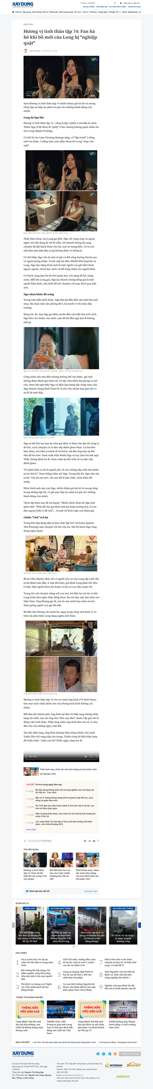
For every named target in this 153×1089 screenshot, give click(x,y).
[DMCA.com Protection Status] (123, 1076)
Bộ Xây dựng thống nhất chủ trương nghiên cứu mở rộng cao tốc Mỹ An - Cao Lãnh (65, 791)
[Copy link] (98, 841)
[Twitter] (89, 841)
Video (124, 12)
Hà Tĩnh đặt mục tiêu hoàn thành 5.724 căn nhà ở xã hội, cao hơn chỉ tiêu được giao (65, 807)
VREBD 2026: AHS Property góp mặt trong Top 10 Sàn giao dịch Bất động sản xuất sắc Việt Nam (60, 1027)
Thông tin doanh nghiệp (29, 997)
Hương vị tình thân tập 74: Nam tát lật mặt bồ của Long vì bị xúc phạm (35, 874)
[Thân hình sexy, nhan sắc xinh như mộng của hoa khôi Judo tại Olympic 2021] (31, 771)
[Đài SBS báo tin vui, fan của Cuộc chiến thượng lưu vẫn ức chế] (61, 860)
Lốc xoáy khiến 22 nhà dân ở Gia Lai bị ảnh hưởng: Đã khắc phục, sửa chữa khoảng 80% (64, 823)
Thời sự (18, 12)
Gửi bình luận (91, 891)
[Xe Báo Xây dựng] (133, 1064)
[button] (73, 946)
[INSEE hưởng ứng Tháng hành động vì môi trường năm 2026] (123, 1009)
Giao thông (36, 12)
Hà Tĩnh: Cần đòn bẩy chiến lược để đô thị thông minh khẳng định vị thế (65, 1042)
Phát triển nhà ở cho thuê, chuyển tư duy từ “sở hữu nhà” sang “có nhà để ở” (121, 962)
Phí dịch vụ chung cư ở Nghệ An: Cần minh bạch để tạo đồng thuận (36, 987)
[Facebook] (85, 841)
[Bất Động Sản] (113, 1065)
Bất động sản (102, 7)
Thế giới (111, 12)
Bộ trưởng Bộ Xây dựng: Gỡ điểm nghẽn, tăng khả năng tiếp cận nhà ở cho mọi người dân (36, 974)
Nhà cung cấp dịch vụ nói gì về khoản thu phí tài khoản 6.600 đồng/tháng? (92, 937)
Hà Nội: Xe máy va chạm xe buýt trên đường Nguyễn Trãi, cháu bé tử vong (61, 937)
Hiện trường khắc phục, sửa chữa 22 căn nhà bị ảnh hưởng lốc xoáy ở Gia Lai (66, 815)
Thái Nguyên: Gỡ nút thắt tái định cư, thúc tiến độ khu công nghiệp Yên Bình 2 (120, 974)
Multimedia (133, 12)
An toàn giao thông (117, 7)
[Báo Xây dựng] (22, 5)
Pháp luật (54, 12)
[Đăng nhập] (121, 3)
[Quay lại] (25, 841)
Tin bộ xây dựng (134, 7)
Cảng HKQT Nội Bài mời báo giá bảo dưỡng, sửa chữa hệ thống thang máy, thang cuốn (29, 1026)
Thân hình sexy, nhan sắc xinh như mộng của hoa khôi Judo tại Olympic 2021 (87, 874)
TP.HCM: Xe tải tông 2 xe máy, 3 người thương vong (123, 938)
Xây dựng (27, 12)
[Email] (94, 841)
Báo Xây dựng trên (34, 841)
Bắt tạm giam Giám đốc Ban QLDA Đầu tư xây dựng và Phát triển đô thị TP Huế (30, 937)
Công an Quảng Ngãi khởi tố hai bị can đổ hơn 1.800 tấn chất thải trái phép (78, 974)
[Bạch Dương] (26, 51)
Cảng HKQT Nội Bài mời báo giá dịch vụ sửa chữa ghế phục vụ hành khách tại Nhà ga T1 (91, 1026)
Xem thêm (31, 829)
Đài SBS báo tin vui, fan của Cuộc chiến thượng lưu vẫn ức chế (60, 874)
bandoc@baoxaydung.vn (72, 1075)
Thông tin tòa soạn (130, 1054)
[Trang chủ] (13, 12)
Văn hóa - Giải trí (81, 12)
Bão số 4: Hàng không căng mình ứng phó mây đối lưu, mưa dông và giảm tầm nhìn (64, 799)
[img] (61, 170)
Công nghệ (102, 12)
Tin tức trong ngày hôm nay (48, 784)
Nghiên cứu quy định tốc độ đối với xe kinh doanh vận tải (120, 987)
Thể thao (93, 12)
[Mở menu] (140, 12)
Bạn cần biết (23, 1042)
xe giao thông (89, 7)
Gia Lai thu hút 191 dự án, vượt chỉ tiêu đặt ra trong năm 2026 (37, 962)
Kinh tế (45, 12)
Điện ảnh (28, 24)
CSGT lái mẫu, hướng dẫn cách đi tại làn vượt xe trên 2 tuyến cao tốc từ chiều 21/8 (79, 962)
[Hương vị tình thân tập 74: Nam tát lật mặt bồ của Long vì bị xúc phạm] (35, 860)
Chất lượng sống (66, 12)
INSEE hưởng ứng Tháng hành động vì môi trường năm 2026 (122, 1024)
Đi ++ (118, 12)
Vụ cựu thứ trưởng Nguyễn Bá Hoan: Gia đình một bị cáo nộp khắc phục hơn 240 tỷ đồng (79, 987)
